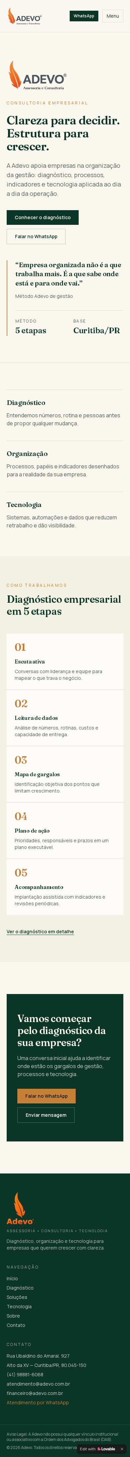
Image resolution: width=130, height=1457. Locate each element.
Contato (16, 1325)
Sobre (13, 1316)
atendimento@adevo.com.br (38, 1384)
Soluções (17, 1297)
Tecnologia (19, 1306)
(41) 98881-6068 (25, 1374)
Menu (113, 16)
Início (12, 1278)
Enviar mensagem (46, 1115)
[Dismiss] (122, 1449)
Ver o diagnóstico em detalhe (40, 931)
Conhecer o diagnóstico (43, 217)
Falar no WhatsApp (36, 236)
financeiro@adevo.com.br (35, 1393)
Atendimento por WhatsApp (38, 1402)
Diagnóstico (20, 1288)
